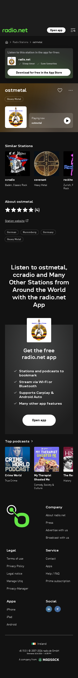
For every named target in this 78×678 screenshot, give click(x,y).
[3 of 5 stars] (19, 210)
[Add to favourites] (60, 90)
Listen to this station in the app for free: (33, 52)
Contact (51, 558)
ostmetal (37, 123)
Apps (49, 566)
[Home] (6, 42)
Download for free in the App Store (39, 72)
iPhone (11, 609)
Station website (15, 221)
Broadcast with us (57, 537)
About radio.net (56, 515)
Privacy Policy (15, 566)
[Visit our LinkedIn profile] (49, 609)
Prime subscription (58, 581)
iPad (9, 617)
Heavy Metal (14, 99)
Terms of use (15, 558)
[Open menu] (73, 30)
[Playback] (67, 120)
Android (12, 624)
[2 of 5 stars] (13, 210)
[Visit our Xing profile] (57, 609)
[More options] (70, 90)
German (11, 232)
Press (49, 522)
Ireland (42, 643)
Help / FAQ (52, 573)
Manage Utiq (15, 581)
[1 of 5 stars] (8, 210)
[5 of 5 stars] (31, 210)
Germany (48, 232)
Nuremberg (29, 232)
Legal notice (14, 573)
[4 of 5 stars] (25, 210)
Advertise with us (57, 530)
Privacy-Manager (17, 588)
